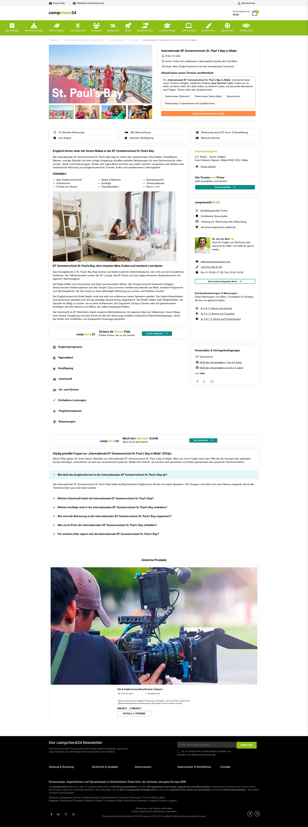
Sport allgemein (78, 30)
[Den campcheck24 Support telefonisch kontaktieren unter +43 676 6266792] (197, 266)
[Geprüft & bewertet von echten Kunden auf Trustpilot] (197, 313)
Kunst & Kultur (208, 30)
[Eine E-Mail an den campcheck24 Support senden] (197, 261)
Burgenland (66, 797)
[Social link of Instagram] (257, 813)
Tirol (144, 797)
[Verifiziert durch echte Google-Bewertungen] (197, 308)
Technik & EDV (188, 30)
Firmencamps (246, 30)
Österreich (54, 797)
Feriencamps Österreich (177, 96)
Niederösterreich (91, 797)
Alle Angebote (12, 30)
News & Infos (59, 3)
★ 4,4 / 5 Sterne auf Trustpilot (217, 313)
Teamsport (96, 30)
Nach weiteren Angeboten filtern (222, 281)
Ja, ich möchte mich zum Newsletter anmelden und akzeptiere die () (204, 753)
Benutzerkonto (248, 3)
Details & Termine (134, 713)
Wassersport (113, 30)
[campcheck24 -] (62, 13)
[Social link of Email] (73, 814)
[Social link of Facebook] (51, 814)
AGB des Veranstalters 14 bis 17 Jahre (221, 367)
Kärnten (78, 797)
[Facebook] (197, 381)
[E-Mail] (212, 381)
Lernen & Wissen (167, 30)
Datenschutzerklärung (203, 754)
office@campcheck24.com (215, 261)
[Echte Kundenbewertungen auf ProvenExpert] (197, 319)
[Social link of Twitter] (66, 814)
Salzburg (123, 797)
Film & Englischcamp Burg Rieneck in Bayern (140, 689)
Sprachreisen (227, 30)
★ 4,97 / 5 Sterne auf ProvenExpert (221, 319)
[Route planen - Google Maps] (197, 166)
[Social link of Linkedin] (58, 814)
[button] (8, 819)
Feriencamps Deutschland (208, 96)
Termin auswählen (222, 187)
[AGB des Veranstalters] (198, 362)
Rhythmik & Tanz (145, 30)
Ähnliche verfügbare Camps (208, 114)
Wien (162, 797)
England (79, 800)
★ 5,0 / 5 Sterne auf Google (216, 308)
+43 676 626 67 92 (211, 266)
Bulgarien (53, 800)
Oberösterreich (109, 797)
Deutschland (66, 800)
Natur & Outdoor (57, 30)
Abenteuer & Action (34, 30)
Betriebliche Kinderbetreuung (90, 3)
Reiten (128, 30)
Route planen (208, 166)
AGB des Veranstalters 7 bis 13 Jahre (221, 362)
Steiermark (134, 797)
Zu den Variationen (154, 333)
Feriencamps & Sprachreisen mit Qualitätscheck (190, 103)
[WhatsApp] (204, 381)
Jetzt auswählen (201, 440)
